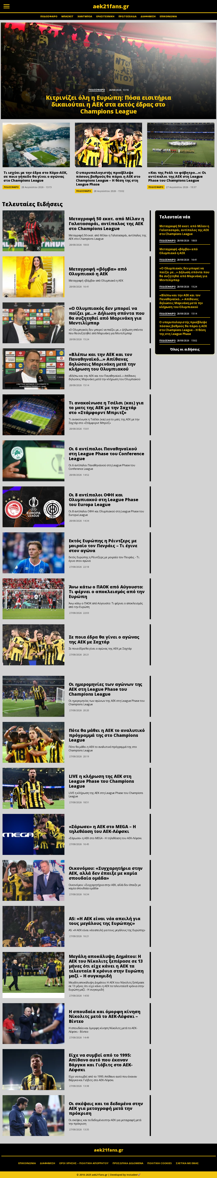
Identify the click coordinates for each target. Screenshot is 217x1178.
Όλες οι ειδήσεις (185, 349)
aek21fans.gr (108, 1150)
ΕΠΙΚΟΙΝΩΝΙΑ (168, 16)
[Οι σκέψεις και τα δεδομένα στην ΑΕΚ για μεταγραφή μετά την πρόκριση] (33, 1115)
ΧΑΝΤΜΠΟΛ (84, 16)
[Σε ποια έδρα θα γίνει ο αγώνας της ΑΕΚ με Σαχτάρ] (33, 644)
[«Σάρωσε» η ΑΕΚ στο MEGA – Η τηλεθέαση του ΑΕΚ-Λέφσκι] (33, 834)
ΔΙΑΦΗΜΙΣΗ (148, 16)
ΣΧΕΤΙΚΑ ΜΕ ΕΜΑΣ (187, 1163)
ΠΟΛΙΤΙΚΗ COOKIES (159, 1163)
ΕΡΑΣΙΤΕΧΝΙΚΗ (105, 16)
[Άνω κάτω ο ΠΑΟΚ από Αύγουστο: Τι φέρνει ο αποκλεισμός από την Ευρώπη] (33, 598)
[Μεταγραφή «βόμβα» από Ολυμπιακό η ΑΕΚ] (33, 276)
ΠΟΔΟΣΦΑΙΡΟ (48, 16)
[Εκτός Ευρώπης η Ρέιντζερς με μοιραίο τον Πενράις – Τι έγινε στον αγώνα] (33, 552)
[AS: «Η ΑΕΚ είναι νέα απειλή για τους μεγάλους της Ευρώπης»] (33, 926)
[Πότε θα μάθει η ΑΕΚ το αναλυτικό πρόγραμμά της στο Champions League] (33, 742)
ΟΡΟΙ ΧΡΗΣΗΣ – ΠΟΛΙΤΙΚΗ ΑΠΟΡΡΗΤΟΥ (83, 1163)
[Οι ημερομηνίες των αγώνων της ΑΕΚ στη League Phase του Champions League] (33, 696)
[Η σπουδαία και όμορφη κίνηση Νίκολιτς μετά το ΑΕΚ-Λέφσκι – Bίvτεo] (33, 1023)
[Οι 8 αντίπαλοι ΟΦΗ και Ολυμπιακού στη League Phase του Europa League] (33, 506)
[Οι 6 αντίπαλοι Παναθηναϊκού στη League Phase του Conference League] (33, 460)
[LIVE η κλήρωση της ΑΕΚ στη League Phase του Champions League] (33, 788)
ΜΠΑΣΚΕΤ (67, 16)
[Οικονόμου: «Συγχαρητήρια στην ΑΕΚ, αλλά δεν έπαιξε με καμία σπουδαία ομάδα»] (33, 880)
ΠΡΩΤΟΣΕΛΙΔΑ (127, 16)
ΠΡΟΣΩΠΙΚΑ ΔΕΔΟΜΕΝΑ (128, 1163)
